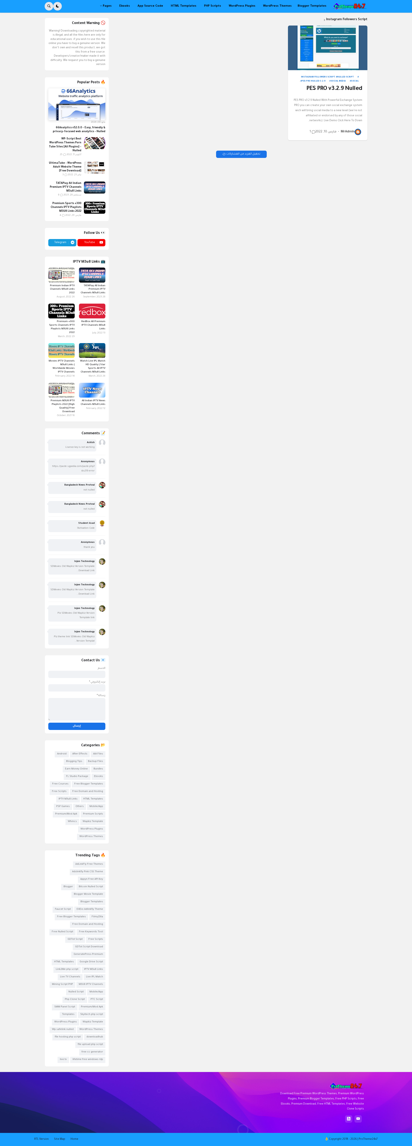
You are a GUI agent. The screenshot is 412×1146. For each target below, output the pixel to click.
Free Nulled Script (62, 932)
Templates (68, 1014)
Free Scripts (59, 791)
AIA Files (98, 754)
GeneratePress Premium (88, 954)
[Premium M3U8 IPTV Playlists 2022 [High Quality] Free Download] (61, 390)
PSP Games (63, 806)
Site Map (59, 1139)
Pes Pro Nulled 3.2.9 (314, 81)
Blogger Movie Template (88, 894)
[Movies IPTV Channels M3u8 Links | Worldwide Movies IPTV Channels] (61, 350)
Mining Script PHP (62, 984)
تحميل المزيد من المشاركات (243, 154)
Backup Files (95, 761)
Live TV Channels (70, 977)
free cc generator (92, 1052)
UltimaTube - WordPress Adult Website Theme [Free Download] (65, 167)
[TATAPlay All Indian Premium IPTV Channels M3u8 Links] (94, 188)
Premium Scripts (93, 814)
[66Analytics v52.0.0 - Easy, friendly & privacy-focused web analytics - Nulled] (76, 104)
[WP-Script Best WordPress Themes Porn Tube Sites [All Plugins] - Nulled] (94, 143)
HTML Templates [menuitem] (183, 6)
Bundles (98, 769)
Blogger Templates (91, 902)
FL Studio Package (77, 776)
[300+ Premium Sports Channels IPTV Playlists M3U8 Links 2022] (94, 208)
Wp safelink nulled (63, 1029)
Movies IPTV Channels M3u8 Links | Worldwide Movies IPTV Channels (62, 367)
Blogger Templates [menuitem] (312, 6)
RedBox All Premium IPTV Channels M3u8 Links (93, 325)
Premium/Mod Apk (66, 814)
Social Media (338, 81)
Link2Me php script (67, 969)
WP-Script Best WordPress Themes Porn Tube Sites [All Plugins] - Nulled (65, 145)
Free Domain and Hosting (87, 791)
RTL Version (41, 1139)
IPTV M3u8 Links (68, 799)
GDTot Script (75, 939)
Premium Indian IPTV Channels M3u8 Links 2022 (62, 290)
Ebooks (98, 776)
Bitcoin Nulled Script (91, 887)
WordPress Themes (91, 836)
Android (62, 754)
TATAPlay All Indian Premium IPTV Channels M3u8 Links (65, 187)
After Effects (79, 754)
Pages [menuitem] (107, 6)
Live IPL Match (94, 977)
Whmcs (72, 821)
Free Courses (60, 784)
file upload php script (90, 1044)
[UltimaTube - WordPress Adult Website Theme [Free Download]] (94, 167)
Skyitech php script (91, 1014)
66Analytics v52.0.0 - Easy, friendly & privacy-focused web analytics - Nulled (79, 129)
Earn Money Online (76, 769)
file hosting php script (68, 1037)
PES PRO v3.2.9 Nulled (334, 89)
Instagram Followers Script (318, 77)
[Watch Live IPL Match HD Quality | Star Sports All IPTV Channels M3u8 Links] (92, 350)
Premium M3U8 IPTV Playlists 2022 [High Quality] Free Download (63, 406)
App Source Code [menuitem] (150, 6)
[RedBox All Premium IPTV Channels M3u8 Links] (92, 311)
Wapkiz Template (93, 821)
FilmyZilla (97, 917)
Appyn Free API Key (91, 879)
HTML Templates (93, 799)
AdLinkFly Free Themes (89, 864)
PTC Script (97, 999)
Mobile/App (96, 806)
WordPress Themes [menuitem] (277, 6)
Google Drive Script (91, 962)
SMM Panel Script (64, 1007)
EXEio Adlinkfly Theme (90, 909)
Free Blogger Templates (88, 784)
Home (74, 1139)
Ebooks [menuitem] (124, 6)
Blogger (68, 887)
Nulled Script (345, 77)
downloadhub (94, 1037)
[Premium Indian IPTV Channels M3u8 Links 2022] (61, 275)
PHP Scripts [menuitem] (212, 6)
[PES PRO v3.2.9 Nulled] (327, 48)
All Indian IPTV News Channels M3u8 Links (93, 403)
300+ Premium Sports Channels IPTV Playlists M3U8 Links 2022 (66, 207)
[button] (57, 6)
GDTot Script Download (89, 947)
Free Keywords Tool (91, 932)
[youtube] (358, 1119)
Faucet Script (63, 909)
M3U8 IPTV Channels (91, 984)
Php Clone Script (75, 999)
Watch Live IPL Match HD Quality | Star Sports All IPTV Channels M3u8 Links (92, 367)
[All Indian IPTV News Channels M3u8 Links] (92, 390)
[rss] (348, 1119)
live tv (63, 1059)
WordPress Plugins (91, 829)
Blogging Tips (74, 761)
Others (80, 806)
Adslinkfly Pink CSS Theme (87, 871)
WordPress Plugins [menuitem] (242, 6)
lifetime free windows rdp (88, 1059)
